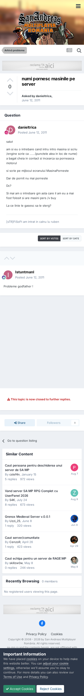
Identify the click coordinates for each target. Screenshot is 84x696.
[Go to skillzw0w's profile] (74, 560)
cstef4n (14, 474)
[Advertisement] (42, 342)
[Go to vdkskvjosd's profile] (74, 467)
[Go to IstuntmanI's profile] (8, 274)
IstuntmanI (24, 272)
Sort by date (71, 238)
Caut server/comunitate (22, 537)
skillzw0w (16, 563)
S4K (12, 500)
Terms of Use (12, 677)
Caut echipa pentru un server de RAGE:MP (35, 558)
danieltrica (44, 96)
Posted (32, 132)
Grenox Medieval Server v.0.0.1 (27, 516)
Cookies (56, 634)
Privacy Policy (36, 634)
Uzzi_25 (14, 521)
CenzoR (14, 542)
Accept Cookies (21, 689)
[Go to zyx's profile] (74, 493)
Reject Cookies (50, 689)
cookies (31, 659)
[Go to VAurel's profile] (74, 539)
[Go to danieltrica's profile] (10, 129)
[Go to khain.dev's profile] (74, 518)
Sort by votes (49, 238)
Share (21, 422)
